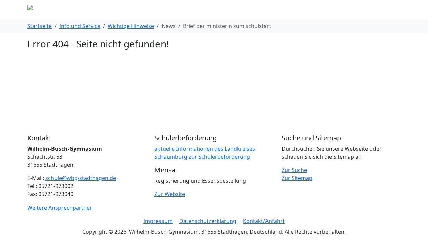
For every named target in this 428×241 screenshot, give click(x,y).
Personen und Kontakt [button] (254, 9)
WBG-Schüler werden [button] (319, 9)
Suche (362, 9)
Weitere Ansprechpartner (59, 207)
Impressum (158, 221)
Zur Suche (294, 170)
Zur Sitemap (297, 178)
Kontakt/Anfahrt (264, 221)
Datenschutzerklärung (207, 221)
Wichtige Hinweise (131, 26)
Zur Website (169, 194)
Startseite (39, 26)
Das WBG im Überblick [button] (134, 9)
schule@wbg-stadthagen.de (80, 178)
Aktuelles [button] (85, 9)
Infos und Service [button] (194, 9)
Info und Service (79, 26)
